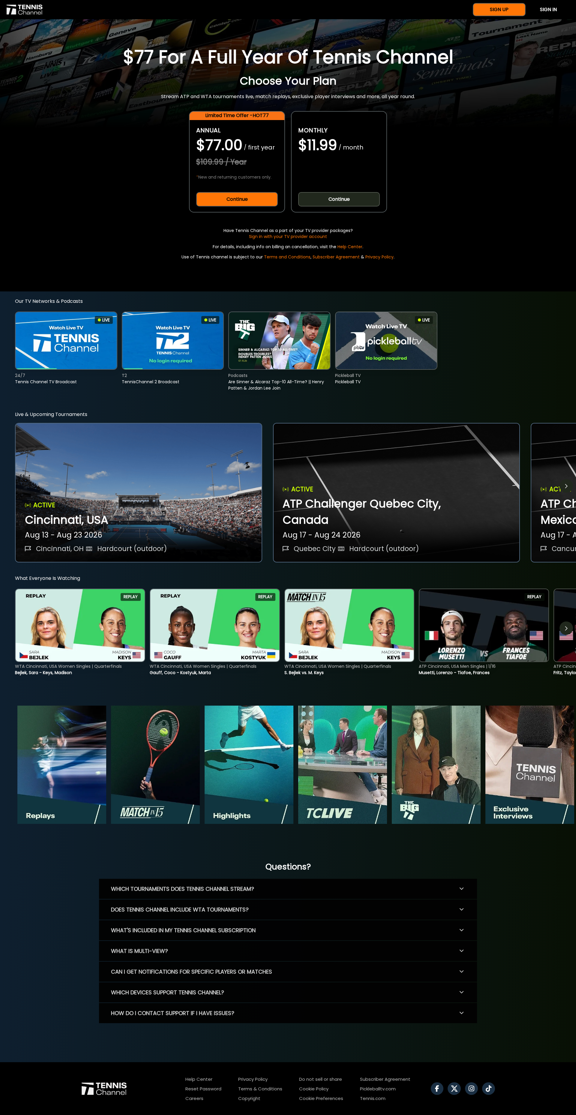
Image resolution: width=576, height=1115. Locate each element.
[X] (456, 1088)
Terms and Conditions (287, 257)
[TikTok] (490, 1088)
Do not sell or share (320, 1079)
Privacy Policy (379, 257)
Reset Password (203, 1089)
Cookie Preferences (321, 1098)
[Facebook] (438, 1088)
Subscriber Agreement (336, 257)
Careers (194, 1098)
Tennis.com (373, 1098)
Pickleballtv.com (378, 1089)
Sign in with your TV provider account (288, 237)
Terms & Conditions (260, 1089)
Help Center (350, 247)
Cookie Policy (313, 1089)
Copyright (249, 1098)
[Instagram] (473, 1088)
